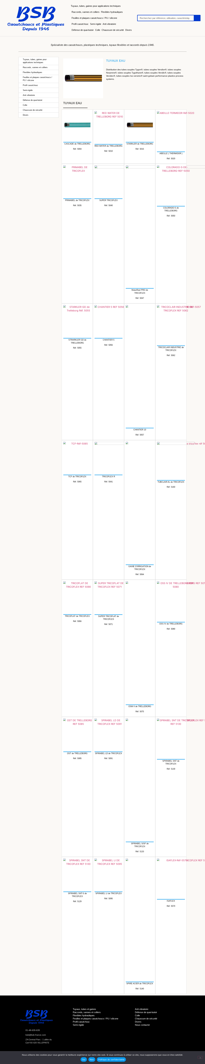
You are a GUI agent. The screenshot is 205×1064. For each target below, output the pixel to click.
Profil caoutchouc (80, 24)
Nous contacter (142, 1025)
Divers (128, 30)
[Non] (200, 1057)
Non (92, 1059)
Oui (83, 1059)
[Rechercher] (197, 18)
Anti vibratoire (109, 24)
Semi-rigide (95, 24)
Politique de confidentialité (111, 1059)
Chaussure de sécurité (113, 30)
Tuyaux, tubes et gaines (84, 1009)
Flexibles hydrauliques (112, 12)
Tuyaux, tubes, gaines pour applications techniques (96, 6)
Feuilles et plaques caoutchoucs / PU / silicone (94, 18)
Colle (97, 30)
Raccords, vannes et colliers (85, 12)
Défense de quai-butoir (83, 30)
